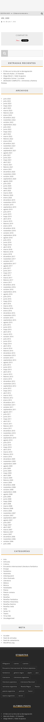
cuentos (25, 663)
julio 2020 (7, 183)
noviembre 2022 (9, 120)
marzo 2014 (7, 348)
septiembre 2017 (9, 263)
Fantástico (7, 571)
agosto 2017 (7, 266)
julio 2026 (7, 99)
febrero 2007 (8, 532)
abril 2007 (7, 527)
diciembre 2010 (9, 431)
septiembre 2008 (9, 492)
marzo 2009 (7, 478)
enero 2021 (7, 169)
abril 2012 (7, 393)
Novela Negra (26, 686)
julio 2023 (7, 101)
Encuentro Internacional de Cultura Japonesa (19, 668)
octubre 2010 (8, 435)
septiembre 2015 (9, 320)
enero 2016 (7, 311)
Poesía (37, 686)
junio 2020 (7, 186)
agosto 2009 (7, 466)
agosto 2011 (7, 412)
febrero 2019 (8, 223)
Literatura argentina (21, 677)
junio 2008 (7, 499)
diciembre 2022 (9, 117)
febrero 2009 (8, 480)
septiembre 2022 (9, 125)
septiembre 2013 (9, 360)
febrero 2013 (8, 376)
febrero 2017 (8, 280)
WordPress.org (8, 643)
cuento (16, 663)
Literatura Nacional (28, 682)
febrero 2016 (8, 308)
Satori (30, 691)
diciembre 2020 (9, 172)
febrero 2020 (8, 195)
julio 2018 (7, 240)
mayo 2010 (7, 447)
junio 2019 (7, 214)
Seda (5, 609)
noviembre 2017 (9, 259)
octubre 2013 (8, 358)
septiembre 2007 (9, 518)
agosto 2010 (7, 440)
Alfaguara (6, 663)
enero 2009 (7, 482)
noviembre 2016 (9, 287)
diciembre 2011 (9, 402)
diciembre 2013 (9, 353)
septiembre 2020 (9, 179)
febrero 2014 (8, 351)
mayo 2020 (7, 188)
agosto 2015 (7, 322)
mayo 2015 (7, 329)
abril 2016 (7, 303)
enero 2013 (7, 379)
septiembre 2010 (9, 438)
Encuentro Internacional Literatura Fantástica (20, 566)
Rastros (6, 595)
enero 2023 (7, 115)
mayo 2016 (7, 301)
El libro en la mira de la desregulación (25, 13)
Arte (5, 559)
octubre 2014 (8, 336)
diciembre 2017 (9, 256)
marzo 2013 (7, 374)
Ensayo (6, 569)
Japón (30, 673)
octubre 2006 (8, 541)
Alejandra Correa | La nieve (13, 78)
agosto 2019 (7, 209)
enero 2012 (7, 400)
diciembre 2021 (9, 143)
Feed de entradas (10, 638)
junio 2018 (7, 242)
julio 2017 (7, 268)
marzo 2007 (7, 529)
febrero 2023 (8, 113)
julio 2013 (7, 365)
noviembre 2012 (9, 384)
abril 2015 (7, 332)
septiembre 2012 (9, 386)
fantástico (6, 673)
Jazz (37, 673)
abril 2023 (7, 108)
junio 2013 (7, 367)
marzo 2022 (7, 136)
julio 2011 (7, 414)
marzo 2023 (7, 110)
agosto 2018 (7, 238)
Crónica (6, 564)
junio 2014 (7, 341)
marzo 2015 (7, 334)
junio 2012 (7, 388)
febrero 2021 (8, 167)
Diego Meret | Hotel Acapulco (14, 76)
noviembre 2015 (9, 315)
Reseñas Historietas (10, 602)
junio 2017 (7, 271)
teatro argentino (9, 696)
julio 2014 (7, 339)
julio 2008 (7, 497)
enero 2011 (7, 428)
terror (21, 696)
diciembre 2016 (9, 285)
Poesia (5, 590)
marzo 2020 (7, 193)
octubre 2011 (8, 407)
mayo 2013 (7, 369)
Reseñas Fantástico (10, 599)
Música (6, 585)
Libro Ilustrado (8, 578)
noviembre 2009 (9, 461)
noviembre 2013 (9, 355)
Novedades (7, 588)
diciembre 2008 (9, 485)
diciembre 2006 (9, 537)
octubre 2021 (8, 148)
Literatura (7, 581)
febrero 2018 (8, 252)
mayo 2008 (7, 501)
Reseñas (6, 597)
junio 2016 (7, 299)
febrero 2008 (8, 508)
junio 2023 (7, 103)
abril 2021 (7, 162)
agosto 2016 (7, 294)
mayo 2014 (7, 344)
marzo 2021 (7, 165)
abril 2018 (7, 247)
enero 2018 (7, 254)
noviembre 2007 (9, 513)
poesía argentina (9, 691)
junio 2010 (7, 445)
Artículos (6, 562)
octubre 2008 (8, 489)
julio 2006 (7, 544)
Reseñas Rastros (9, 604)
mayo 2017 (7, 273)
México (6, 583)
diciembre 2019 (9, 200)
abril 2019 (7, 219)
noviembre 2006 (9, 539)
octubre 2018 (8, 233)
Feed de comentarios (11, 640)
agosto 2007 (7, 520)
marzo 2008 (7, 506)
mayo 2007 (7, 525)
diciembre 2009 (9, 459)
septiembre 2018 (9, 235)
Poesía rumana (9, 592)
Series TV (6, 611)
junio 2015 (7, 327)
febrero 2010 (8, 454)
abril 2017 (7, 275)
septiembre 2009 (9, 464)
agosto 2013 (7, 362)
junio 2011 (7, 416)
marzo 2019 (7, 221)
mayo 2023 (7, 106)
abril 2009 (7, 475)
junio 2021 (7, 158)
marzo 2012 (7, 395)
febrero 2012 (8, 398)
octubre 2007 (8, 515)
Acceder (6, 636)
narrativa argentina (10, 686)
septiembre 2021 (9, 150)
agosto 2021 (7, 153)
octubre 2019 (8, 205)
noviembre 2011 (9, 405)
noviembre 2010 (9, 433)
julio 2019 (7, 212)
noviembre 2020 (9, 174)
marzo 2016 (7, 306)
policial (21, 691)
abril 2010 (7, 449)
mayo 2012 (7, 391)
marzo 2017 (7, 278)
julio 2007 (7, 522)
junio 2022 (7, 129)
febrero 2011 (8, 426)
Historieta (7, 573)
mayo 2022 (7, 132)
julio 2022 (7, 127)
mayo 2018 (7, 245)
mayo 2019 (7, 216)
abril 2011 (7, 421)
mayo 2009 (7, 473)
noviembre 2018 (9, 230)
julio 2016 (7, 296)
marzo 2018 (7, 249)
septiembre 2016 (9, 292)
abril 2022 (7, 134)
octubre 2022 (8, 122)
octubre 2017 (8, 261)
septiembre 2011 (9, 409)
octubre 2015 (8, 318)
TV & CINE (7, 616)
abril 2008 (7, 504)
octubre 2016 (8, 289)
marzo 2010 (7, 452)
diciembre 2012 (9, 381)
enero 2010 (7, 457)
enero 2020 (7, 198)
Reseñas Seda (8, 606)
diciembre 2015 (9, 313)
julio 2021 (7, 155)
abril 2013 (7, 372)
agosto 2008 (7, 494)
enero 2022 (7, 141)
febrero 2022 (8, 139)
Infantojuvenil (8, 576)
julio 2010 (7, 442)
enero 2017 (7, 282)
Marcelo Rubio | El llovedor (13, 74)
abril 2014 (7, 346)
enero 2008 (7, 511)
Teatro (5, 613)
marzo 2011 (7, 424)
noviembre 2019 (9, 202)
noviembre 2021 (9, 146)
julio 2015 (7, 325)
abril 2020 (7, 190)
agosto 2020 (7, 181)
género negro (19, 673)
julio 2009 (7, 468)
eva (4, 21)
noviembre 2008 (9, 487)
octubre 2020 (8, 176)
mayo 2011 (7, 419)
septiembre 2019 (9, 207)
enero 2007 (7, 534)
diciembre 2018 (9, 228)
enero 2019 (7, 226)
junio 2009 (7, 471)
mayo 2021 (7, 160)
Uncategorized (8, 618)
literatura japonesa (10, 682)
